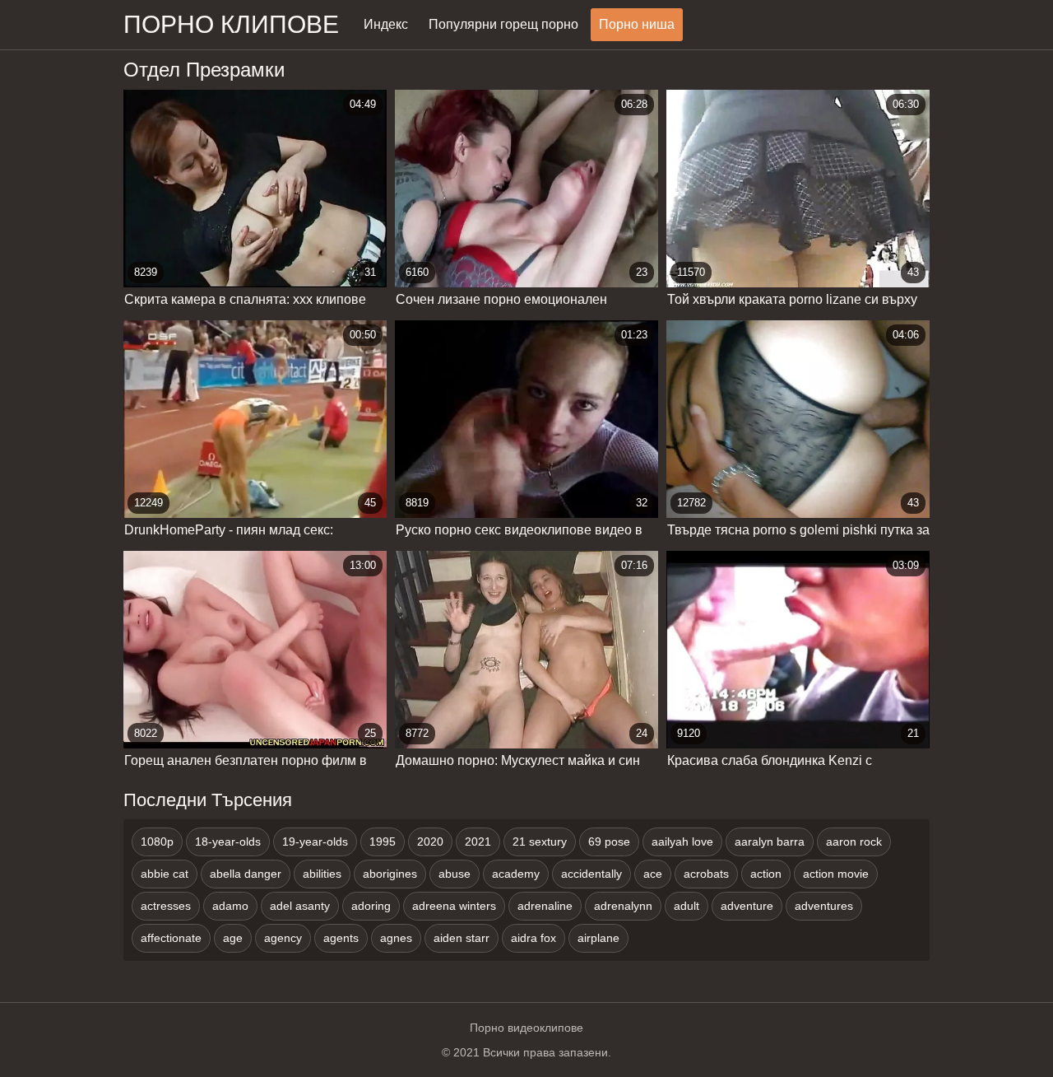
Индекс (386, 24)
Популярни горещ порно (503, 24)
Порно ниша (637, 24)
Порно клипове (231, 24)
